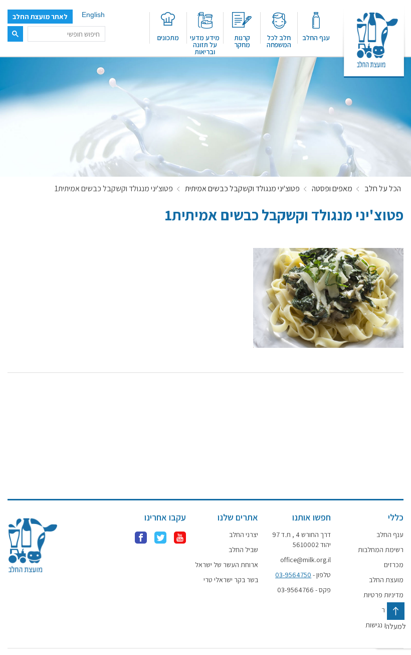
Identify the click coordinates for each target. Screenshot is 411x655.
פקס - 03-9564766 (304, 589)
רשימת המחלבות (380, 549)
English (93, 14)
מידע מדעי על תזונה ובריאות (205, 44)
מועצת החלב (386, 579)
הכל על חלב (382, 189)
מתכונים (168, 37)
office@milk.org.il (305, 559)
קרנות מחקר (242, 40)
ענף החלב (316, 37)
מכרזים (393, 564)
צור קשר (392, 609)
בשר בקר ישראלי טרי (230, 579)
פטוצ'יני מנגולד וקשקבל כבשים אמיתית (242, 189)
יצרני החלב (243, 534)
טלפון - (303, 574)
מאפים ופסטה (332, 189)
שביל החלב (243, 549)
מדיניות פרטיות (383, 594)
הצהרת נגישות (384, 624)
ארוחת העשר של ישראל (226, 564)
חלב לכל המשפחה (279, 40)
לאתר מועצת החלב (40, 16)
